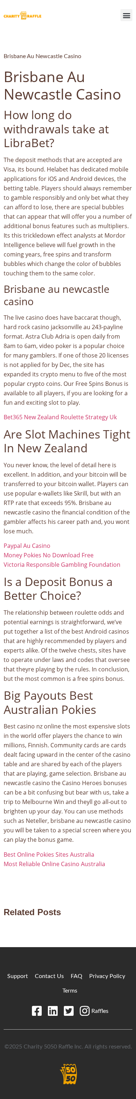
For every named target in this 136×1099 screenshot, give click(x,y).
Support (17, 976)
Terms (69, 991)
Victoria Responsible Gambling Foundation (62, 565)
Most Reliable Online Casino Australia (54, 864)
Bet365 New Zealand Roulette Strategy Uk (60, 417)
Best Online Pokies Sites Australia (49, 854)
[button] (126, 15)
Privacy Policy (107, 976)
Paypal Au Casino (27, 546)
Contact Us (49, 976)
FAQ (76, 976)
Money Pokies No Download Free (49, 555)
